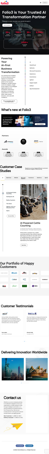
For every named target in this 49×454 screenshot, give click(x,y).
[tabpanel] (24, 218)
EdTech (32, 85)
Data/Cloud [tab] (8, 177)
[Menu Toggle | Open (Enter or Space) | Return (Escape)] (40, 2)
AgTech (32, 80)
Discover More (11, 216)
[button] (24, 341)
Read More (24, 245)
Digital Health (33, 83)
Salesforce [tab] (39, 177)
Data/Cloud (33, 65)
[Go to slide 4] (24, 127)
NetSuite (32, 68)
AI (30, 62)
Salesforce (33, 74)
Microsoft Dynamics (35, 71)
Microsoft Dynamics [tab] (23, 178)
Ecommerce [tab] (31, 177)
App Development (34, 88)
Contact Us (45, 2)
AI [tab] (2, 177)
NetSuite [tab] (16, 177)
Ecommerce (33, 77)
